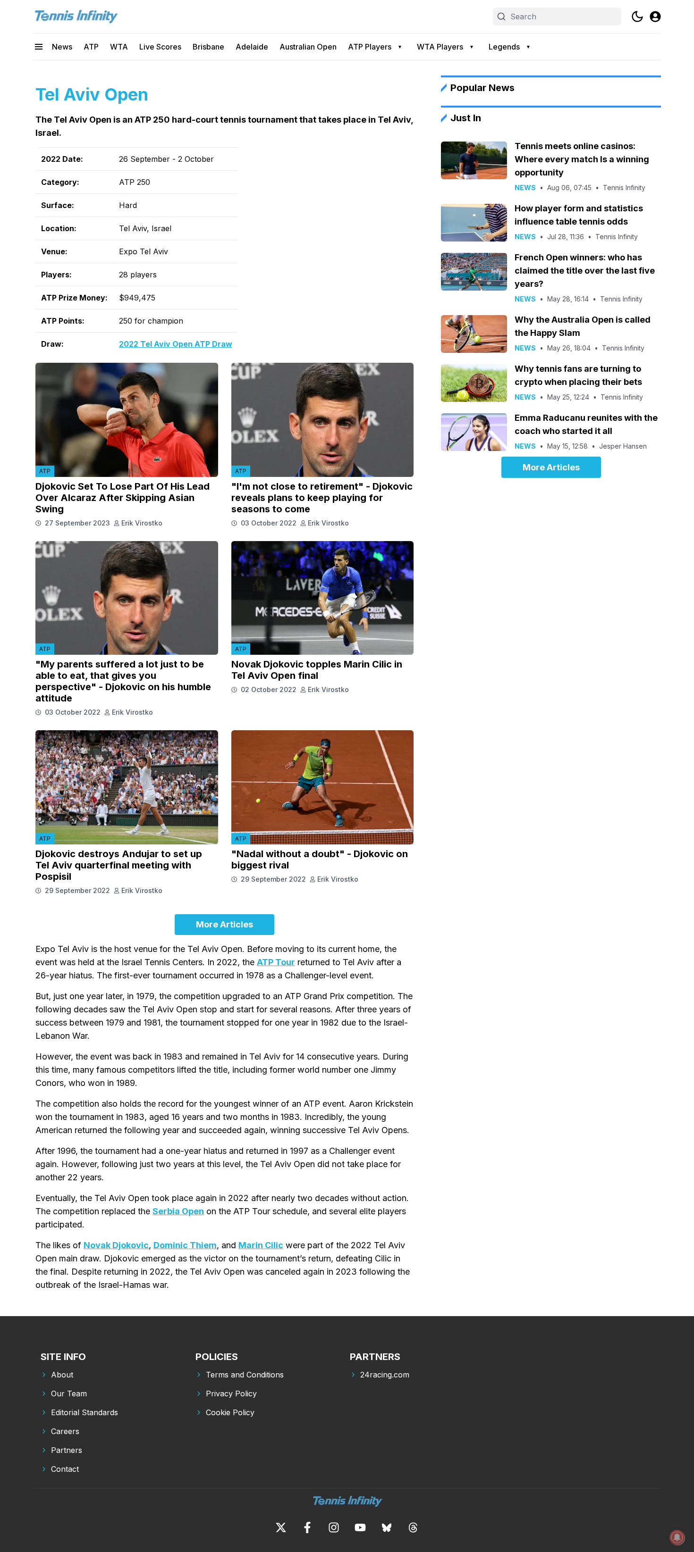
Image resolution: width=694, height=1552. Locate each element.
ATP (91, 46)
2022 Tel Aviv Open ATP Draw (175, 344)
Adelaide (252, 46)
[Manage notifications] (677, 1537)
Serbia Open (178, 1211)
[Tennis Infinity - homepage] (75, 16)
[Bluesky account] (386, 1527)
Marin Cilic (260, 1245)
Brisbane (208, 46)
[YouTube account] (360, 1527)
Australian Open (308, 46)
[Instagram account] (333, 1527)
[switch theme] (637, 16)
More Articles (224, 924)
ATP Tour (276, 962)
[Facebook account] (307, 1527)
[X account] (281, 1527)
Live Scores (160, 46)
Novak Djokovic (116, 1245)
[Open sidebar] (38, 46)
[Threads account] (413, 1527)
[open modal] (655, 16)
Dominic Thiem (185, 1245)
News (62, 46)
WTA (119, 46)
